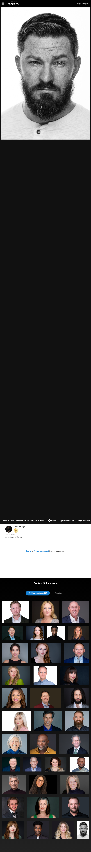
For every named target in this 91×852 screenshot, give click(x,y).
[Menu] (3, 3)
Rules (53, 520)
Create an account (41, 551)
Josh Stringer (20, 526)
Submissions (68, 520)
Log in (79, 3)
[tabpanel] (45, 721)
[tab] (38, 593)
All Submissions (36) (38, 593)
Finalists (58, 593)
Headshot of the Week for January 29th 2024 (23, 520)
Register (86, 3)
